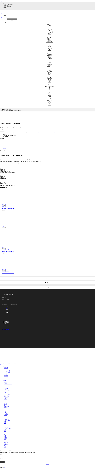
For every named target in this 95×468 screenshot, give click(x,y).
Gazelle (49, 83)
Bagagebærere (49, 41)
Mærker (48, 66)
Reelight (49, 95)
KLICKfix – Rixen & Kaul (49, 86)
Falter (49, 81)
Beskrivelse (4, 148)
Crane (3, 271)
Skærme (49, 62)
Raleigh (49, 93)
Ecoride (49, 80)
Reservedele (48, 56)
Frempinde (49, 60)
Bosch (49, 74)
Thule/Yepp (49, 102)
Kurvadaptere (50, 48)
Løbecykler (8, 369)
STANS (49, 101)
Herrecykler (49, 25)
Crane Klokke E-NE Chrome (8, 273)
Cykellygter (49, 45)
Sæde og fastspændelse (9, 385)
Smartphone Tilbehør (49, 52)
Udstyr (48, 39)
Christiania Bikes (49, 77)
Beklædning (48, 36)
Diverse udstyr (49, 54)
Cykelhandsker (49, 37)
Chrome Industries (49, 78)
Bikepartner (49, 72)
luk (4, 467)
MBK (49, 89)
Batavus (49, 70)
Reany (49, 94)
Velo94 (1, 1)
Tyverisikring (49, 53)
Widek (8, 249)
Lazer (49, 88)
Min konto (47, 282)
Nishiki (49, 90)
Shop (4, 110)
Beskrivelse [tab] (3, 150)
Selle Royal (49, 98)
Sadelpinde (49, 61)
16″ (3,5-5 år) (50, 29)
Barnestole (49, 40)
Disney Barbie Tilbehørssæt (7, 229)
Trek (49, 103)
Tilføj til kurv (2, 364)
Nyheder (3, 448)
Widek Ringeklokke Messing (8, 251)
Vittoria (49, 105)
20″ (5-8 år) (50, 30)
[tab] (48, 148)
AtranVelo (49, 68)
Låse (49, 49)
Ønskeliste (47, 287)
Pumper (49, 50)
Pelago (49, 91)
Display (50, 58)
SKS (4, 440)
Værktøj (49, 65)
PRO (49, 92)
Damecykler (49, 26)
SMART (49, 99)
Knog (49, 87)
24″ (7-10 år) (50, 31)
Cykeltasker (49, 46)
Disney (49, 79)
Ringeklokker (4, 249)
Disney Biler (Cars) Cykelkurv (8, 208)
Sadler (5, 393)
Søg (10, 450)
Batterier (49, 57)
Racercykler (49, 34)
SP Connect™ (49, 100)
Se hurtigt (3, 205)
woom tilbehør (49, 55)
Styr (49, 63)
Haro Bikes (49, 85)
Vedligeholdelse (49, 64)
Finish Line (49, 82)
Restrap (49, 97)
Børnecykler (49, 27)
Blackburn (49, 73)
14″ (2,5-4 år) (50, 28)
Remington (49, 96)
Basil (49, 69)
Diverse (50, 44)
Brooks (49, 75)
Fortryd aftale (47, 464)
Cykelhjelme (48, 38)
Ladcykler (3, 377)
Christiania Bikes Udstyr (49, 42)
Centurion (49, 76)
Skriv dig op (2, 462)
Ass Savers (49, 67)
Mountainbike (49, 33)
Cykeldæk (5, 401)
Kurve (49, 47)
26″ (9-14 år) (50, 32)
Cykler (48, 24)
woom (49, 104)
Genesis (49, 84)
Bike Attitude (49, 71)
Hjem (2, 110)
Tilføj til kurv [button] (4, 204)
